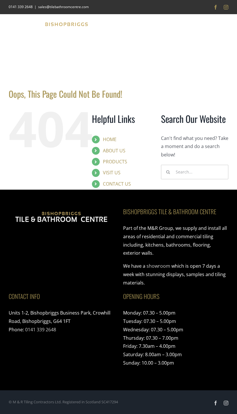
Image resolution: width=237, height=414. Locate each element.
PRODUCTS (115, 161)
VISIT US (112, 172)
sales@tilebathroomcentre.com (63, 6)
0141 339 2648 (40, 329)
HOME (109, 139)
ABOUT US (114, 150)
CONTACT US (117, 184)
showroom (158, 266)
